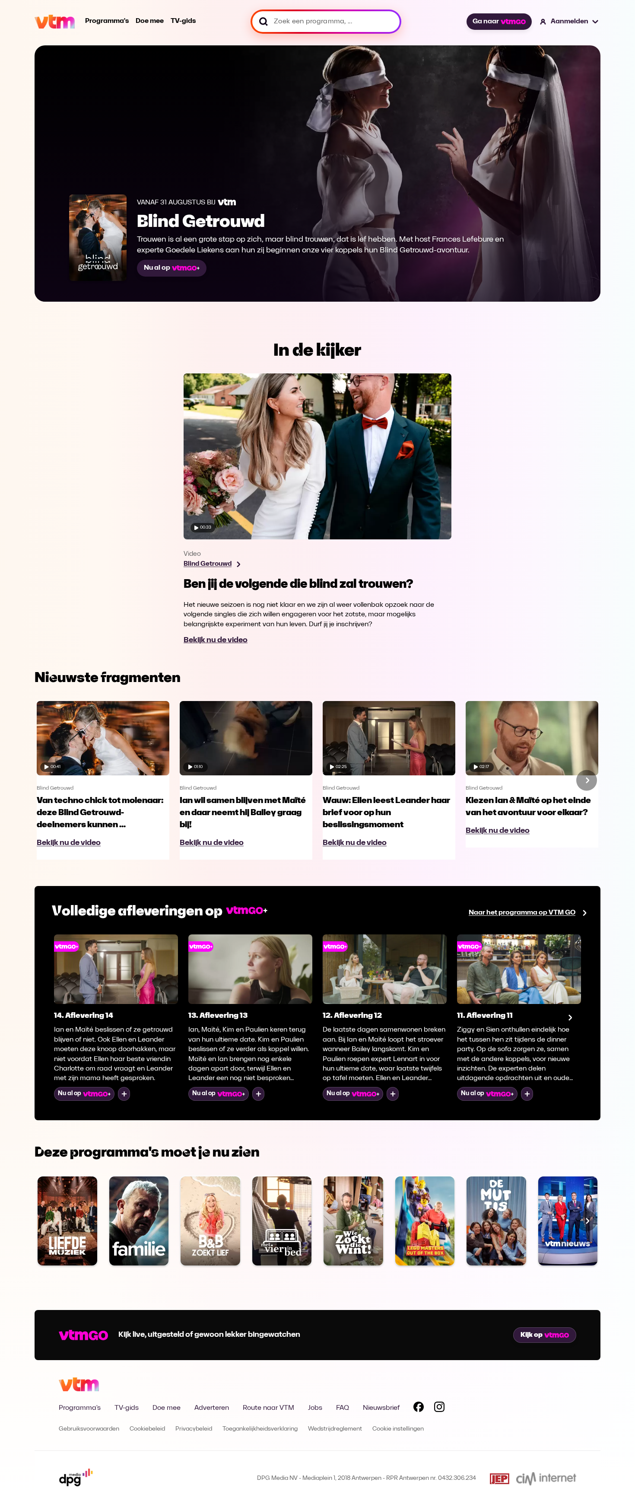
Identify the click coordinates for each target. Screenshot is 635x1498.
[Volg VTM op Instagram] (439, 1408)
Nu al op (157, 268)
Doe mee (150, 21)
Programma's (107, 21)
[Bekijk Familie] (139, 1221)
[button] (569, 21)
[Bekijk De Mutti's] (496, 1221)
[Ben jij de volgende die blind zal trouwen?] (317, 509)
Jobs (315, 1408)
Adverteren (211, 1408)
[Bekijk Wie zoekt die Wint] (353, 1221)
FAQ (342, 1408)
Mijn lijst (124, 1094)
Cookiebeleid (147, 1429)
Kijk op (532, 1335)
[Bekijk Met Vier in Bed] (282, 1221)
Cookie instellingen (398, 1429)
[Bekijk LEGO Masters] (425, 1221)
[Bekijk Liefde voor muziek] (67, 1221)
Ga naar (486, 21)
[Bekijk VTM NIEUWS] (568, 1221)
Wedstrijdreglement (335, 1429)
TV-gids (183, 21)
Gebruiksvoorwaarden (89, 1429)
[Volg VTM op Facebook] (418, 1408)
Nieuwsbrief (381, 1408)
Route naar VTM (268, 1408)
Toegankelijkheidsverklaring (260, 1429)
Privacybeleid (193, 1429)
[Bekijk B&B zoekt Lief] (210, 1221)
